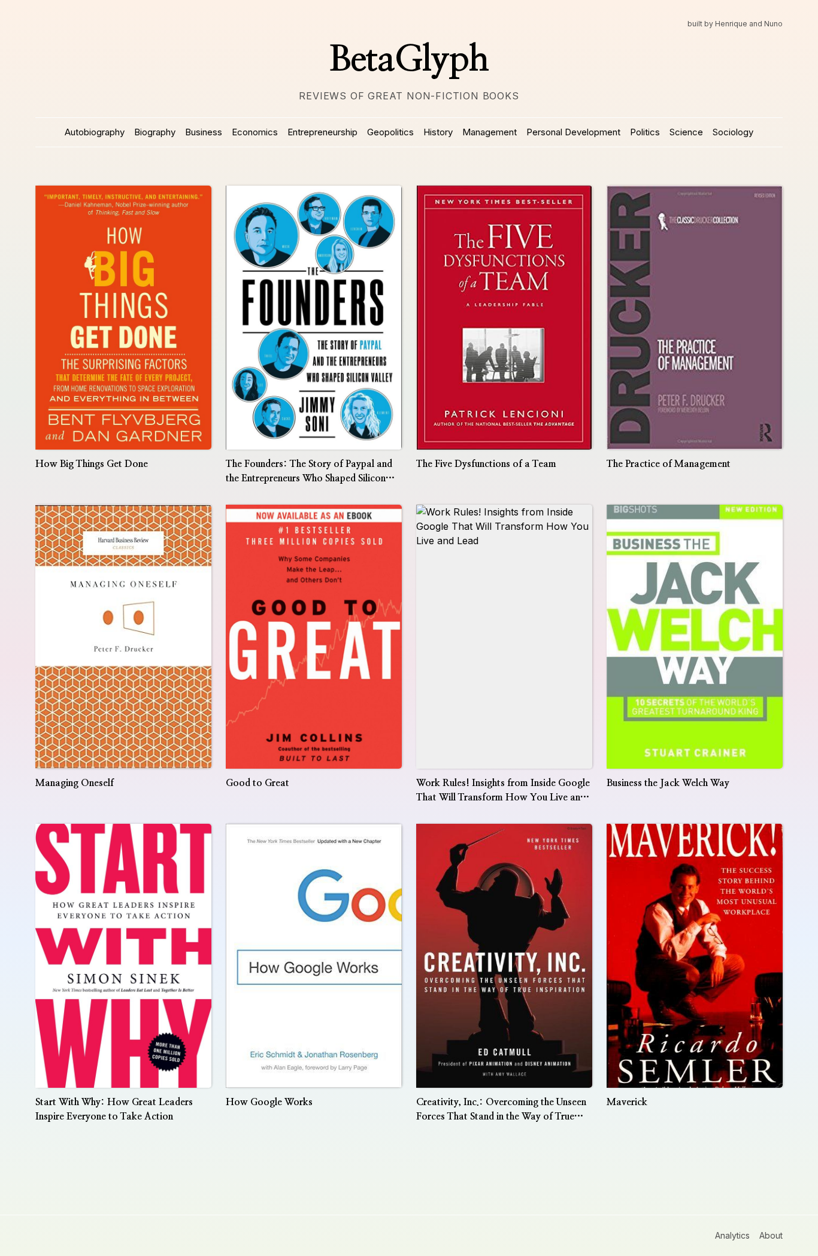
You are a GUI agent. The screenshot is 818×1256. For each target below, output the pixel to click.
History (438, 132)
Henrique (731, 23)
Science (686, 132)
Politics (645, 132)
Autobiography (95, 132)
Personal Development (573, 132)
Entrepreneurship (322, 132)
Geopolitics (390, 132)
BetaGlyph (409, 60)
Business (203, 132)
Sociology (733, 132)
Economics (255, 132)
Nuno (773, 23)
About (771, 1235)
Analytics (732, 1235)
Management (489, 132)
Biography (154, 132)
